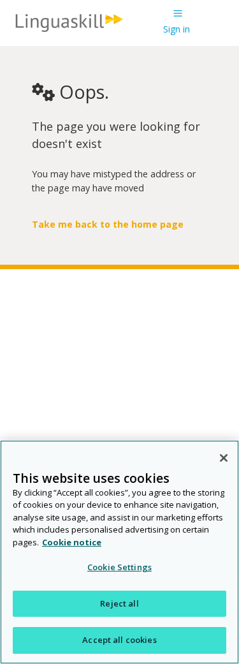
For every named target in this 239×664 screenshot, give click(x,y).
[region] (119, 552)
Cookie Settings (119, 567)
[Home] (69, 31)
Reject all (119, 603)
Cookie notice (71, 542)
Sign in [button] (176, 29)
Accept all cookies (119, 640)
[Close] (224, 458)
